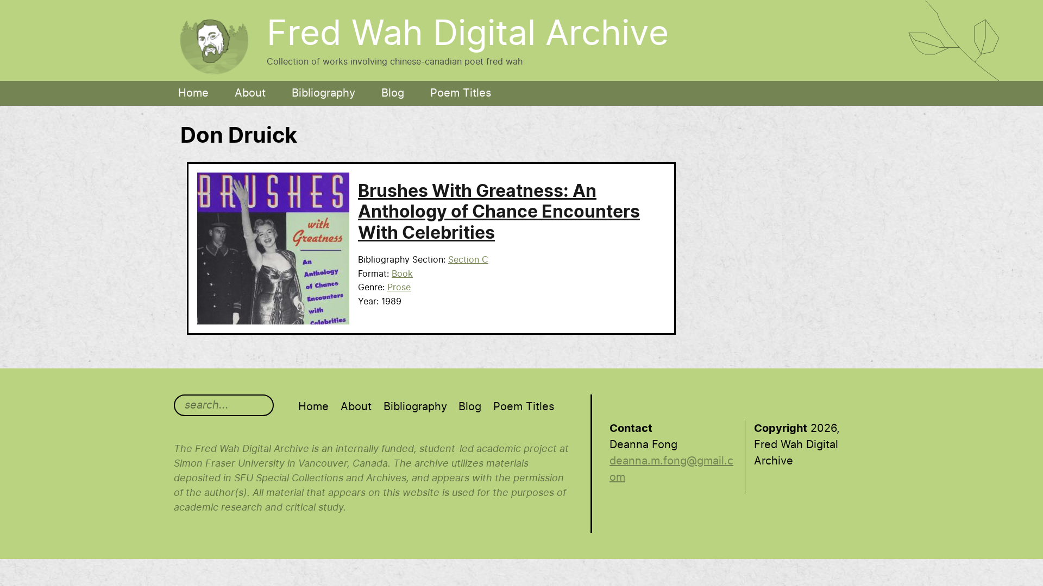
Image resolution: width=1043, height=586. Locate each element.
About (250, 93)
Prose (399, 287)
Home (193, 93)
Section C (468, 260)
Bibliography (323, 93)
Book (402, 274)
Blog (392, 93)
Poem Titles (460, 93)
